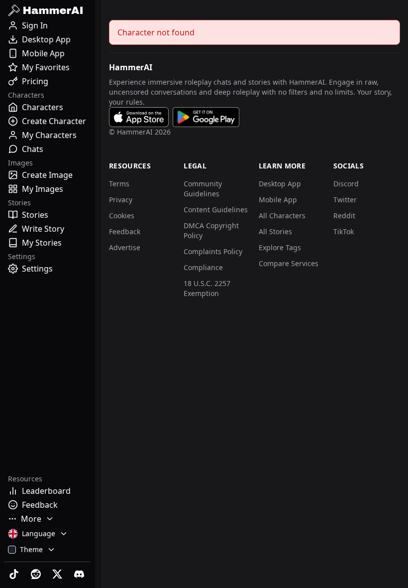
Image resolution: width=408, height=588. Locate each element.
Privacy (120, 199)
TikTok (343, 231)
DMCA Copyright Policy (211, 230)
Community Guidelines (203, 188)
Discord (346, 183)
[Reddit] (37, 574)
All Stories (275, 231)
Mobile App (278, 199)
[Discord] (80, 574)
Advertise (124, 247)
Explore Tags (280, 247)
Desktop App (280, 183)
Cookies (121, 215)
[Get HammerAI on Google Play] (206, 117)
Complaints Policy (213, 251)
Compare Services (288, 263)
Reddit (344, 215)
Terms (119, 183)
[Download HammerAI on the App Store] (139, 117)
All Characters (282, 215)
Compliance (203, 267)
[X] (59, 574)
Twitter (345, 199)
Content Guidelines (216, 209)
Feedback (124, 231)
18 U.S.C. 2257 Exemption (207, 288)
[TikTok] (15, 574)
